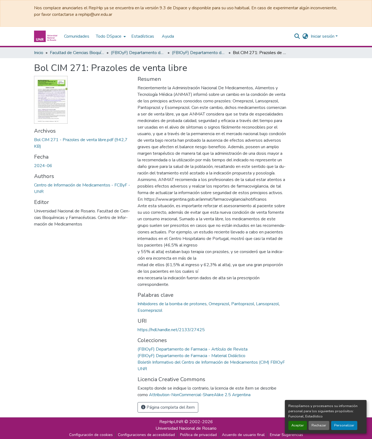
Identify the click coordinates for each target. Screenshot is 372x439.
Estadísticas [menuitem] (142, 36)
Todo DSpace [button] (108, 36)
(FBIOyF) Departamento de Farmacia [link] (138, 53)
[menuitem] (110, 36)
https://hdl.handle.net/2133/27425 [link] (171, 330)
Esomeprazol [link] (150, 310)
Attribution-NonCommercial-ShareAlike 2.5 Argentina (200, 395)
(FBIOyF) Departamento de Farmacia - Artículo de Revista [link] (199, 53)
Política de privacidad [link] (198, 434)
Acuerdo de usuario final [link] (243, 434)
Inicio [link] (38, 53)
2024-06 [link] (43, 166)
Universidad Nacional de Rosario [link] (186, 428)
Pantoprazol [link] (242, 304)
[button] (46, 36)
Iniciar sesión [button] (323, 36)
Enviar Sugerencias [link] (286, 434)
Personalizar (344, 425)
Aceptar (297, 425)
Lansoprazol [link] (267, 304)
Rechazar (319, 425)
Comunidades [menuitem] (76, 36)
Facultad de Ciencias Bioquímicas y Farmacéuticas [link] (77, 53)
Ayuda (168, 36)
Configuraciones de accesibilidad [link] (146, 434)
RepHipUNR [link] (171, 422)
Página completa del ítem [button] (170, 407)
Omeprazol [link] (219, 304)
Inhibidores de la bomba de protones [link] (172, 304)
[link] (82, 143)
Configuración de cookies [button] (91, 434)
